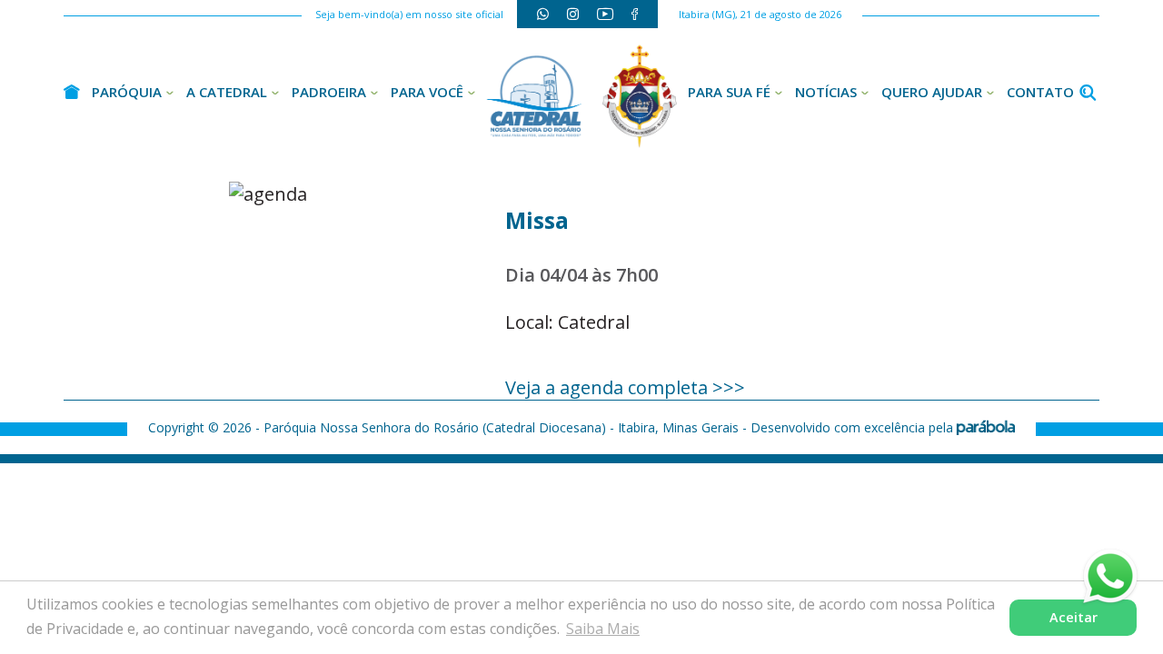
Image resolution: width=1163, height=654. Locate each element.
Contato (1040, 92)
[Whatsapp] (543, 14)
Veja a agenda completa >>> (625, 387)
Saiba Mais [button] (603, 629)
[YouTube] (605, 14)
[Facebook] (634, 14)
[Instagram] (573, 14)
